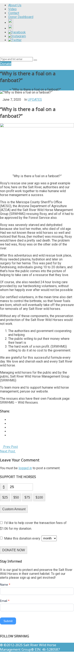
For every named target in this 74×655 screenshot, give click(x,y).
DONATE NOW (13, 550)
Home (4, 89)
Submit (8, 621)
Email (4, 601)
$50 (16, 497)
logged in (25, 468)
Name (5, 585)
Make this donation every (22, 538)
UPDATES (35, 100)
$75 (27, 497)
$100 (39, 497)
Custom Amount (13, 509)
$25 (5, 497)
